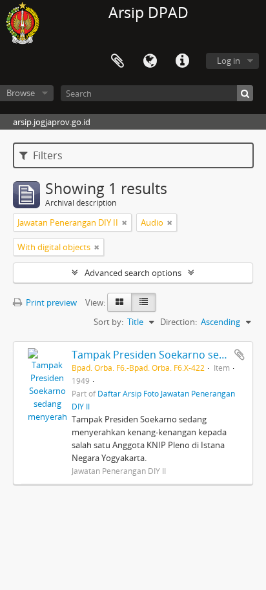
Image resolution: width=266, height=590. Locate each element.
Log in (228, 60)
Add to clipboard (239, 354)
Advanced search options (133, 273)
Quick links (182, 61)
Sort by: (108, 322)
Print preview (50, 302)
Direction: (178, 322)
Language (150, 61)
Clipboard (117, 61)
